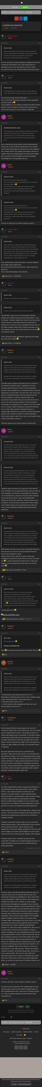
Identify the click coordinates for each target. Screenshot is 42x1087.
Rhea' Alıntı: (7, 638)
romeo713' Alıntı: (9, 589)
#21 (40, 43)
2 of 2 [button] (27, 1006)
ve (12, 276)
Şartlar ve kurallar (16, 1032)
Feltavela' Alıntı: (8, 441)
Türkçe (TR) (25, 1028)
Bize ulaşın (6, 1032)
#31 (40, 633)
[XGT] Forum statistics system (21, 1038)
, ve (16, 570)
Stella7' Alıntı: (8, 48)
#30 (39, 584)
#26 (40, 290)
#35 (39, 866)
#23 (39, 123)
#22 (40, 83)
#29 (40, 523)
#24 (39, 172)
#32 (39, 669)
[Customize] (31, 7)
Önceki (21, 1006)
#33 (39, 725)
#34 (39, 784)
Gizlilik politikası (28, 1032)
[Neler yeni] (39, 7)
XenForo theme (19, 1043)
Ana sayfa (19, 1035)
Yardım (36, 1032)
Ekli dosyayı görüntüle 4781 (11, 645)
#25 (40, 236)
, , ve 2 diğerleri (19, 619)
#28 (40, 436)
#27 (40, 357)
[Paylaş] (36, 43)
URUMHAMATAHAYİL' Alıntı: (12, 128)
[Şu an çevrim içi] (5, 39)
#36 (39, 978)
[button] (35, 7)
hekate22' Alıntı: (9, 176)
